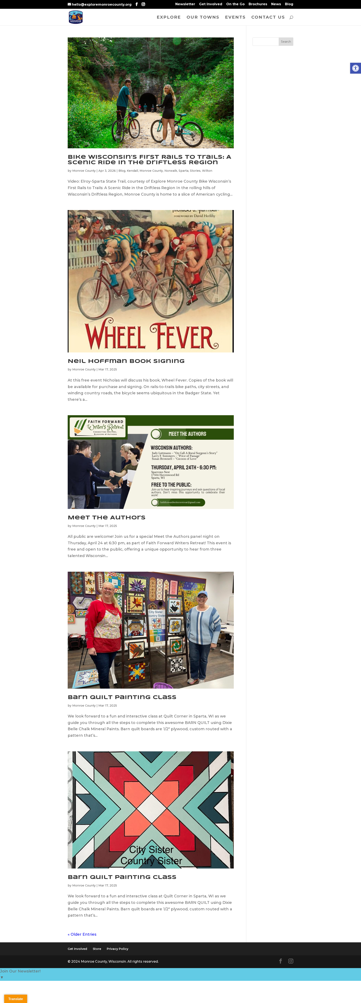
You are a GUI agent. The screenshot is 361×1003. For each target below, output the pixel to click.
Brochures (258, 4)
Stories (195, 171)
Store (97, 949)
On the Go (235, 4)
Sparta (183, 171)
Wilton (207, 171)
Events (235, 18)
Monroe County (84, 171)
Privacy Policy (117, 949)
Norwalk (170, 171)
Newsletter (185, 4)
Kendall (132, 171)
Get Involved (210, 4)
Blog (289, 4)
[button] (355, 68)
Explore (169, 18)
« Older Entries (82, 934)
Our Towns (203, 18)
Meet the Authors (107, 517)
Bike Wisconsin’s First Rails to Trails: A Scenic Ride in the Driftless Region (149, 160)
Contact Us (268, 18)
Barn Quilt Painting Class (122, 697)
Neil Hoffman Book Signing (126, 361)
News (276, 4)
